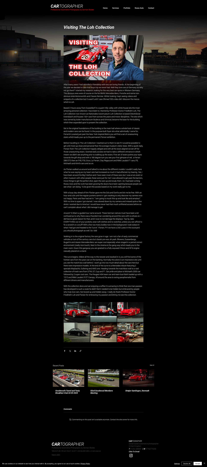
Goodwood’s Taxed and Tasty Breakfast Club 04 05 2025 (67, 392)
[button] (115, 8)
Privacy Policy (85, 463)
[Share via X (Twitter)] (70, 351)
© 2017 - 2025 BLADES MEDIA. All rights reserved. (86, 451)
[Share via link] (80, 351)
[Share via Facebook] (65, 351)
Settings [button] (177, 463)
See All (152, 365)
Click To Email (134, 452)
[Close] (204, 463)
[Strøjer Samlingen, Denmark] (138, 378)
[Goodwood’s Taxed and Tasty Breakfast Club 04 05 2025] (68, 378)
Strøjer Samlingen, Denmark (137, 391)
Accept (197, 463)
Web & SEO (56, 455)
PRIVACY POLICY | (66, 451)
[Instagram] (131, 455)
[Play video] (103, 57)
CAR (67, 6)
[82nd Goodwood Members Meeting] (103, 378)
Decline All (186, 463)
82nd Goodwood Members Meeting (101, 392)
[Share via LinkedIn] (75, 351)
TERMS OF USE (56, 451)
